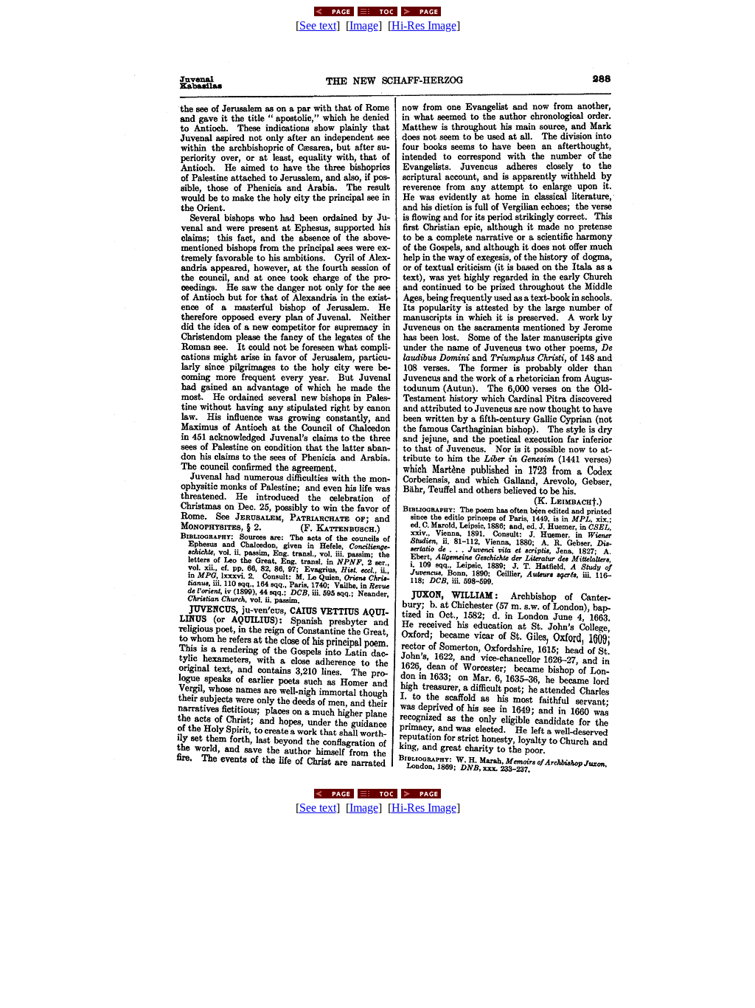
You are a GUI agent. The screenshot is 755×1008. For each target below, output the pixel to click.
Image (363, 25)
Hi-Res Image (424, 25)
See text (317, 25)
